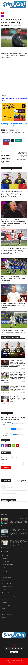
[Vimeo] (15, 648)
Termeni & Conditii (22, 662)
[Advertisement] (14, 73)
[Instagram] (9, 648)
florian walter (17, 132)
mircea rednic (15, 134)
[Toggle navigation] (2, 13)
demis (3, 134)
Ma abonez (6, 467)
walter (23, 132)
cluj (6, 130)
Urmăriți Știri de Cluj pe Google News (14, 124)
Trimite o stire (14, 645)
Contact (14, 642)
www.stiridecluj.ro (5, 132)
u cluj (12, 132)
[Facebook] (6, 648)
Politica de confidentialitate (9, 662)
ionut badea (8, 134)
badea (17, 130)
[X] (12, 648)
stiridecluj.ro (11, 130)
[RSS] (22, 648)
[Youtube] (18, 648)
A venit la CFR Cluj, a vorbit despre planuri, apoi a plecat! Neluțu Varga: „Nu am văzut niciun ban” (13, 305)
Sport (2, 16)
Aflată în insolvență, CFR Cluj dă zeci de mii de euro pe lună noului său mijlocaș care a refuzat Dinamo (13, 278)
